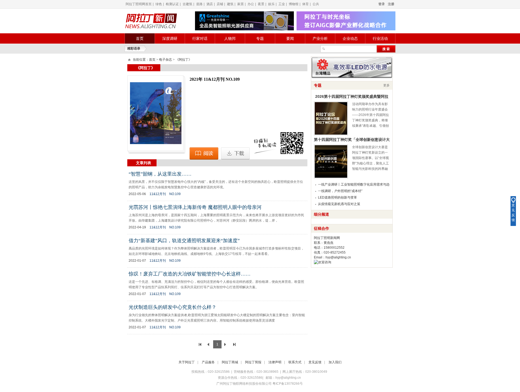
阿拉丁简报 (253, 362)
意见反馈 (314, 362)
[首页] (200, 344)
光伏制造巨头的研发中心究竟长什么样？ (172, 307)
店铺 (220, 4)
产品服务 (208, 362)
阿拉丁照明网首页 (139, 4)
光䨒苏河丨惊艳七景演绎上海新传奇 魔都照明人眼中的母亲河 (195, 207)
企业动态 (350, 38)
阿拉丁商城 (230, 362)
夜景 (261, 4)
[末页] (234, 344)
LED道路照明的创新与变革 (337, 197)
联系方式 (294, 362)
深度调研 (169, 38)
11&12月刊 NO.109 (165, 194)
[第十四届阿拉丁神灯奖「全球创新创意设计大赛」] (331, 161)
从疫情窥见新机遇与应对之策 (339, 204)
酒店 (209, 4)
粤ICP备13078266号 (287, 383)
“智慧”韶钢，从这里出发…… (160, 174)
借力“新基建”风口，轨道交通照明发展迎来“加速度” (184, 240)
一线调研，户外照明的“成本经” (340, 191)
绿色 (158, 4)
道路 (199, 4)
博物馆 (293, 4)
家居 (240, 4)
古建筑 (187, 4)
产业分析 (320, 38)
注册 (391, 4)
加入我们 (335, 362)
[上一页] (208, 344)
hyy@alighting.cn (338, 257)
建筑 (230, 4)
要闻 (290, 38)
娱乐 (271, 4)
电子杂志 (165, 59)
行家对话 (199, 38)
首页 (140, 38)
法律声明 (274, 362)
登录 (381, 4)
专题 (260, 38)
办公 (251, 4)
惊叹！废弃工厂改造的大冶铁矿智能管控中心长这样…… (190, 274)
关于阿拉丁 (186, 362)
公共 (316, 4)
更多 (386, 85)
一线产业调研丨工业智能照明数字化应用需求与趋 (353, 184)
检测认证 (172, 4)
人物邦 (230, 38)
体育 (305, 4)
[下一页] (225, 344)
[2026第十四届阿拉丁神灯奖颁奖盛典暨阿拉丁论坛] (331, 118)
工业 (281, 4)
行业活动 (380, 38)
